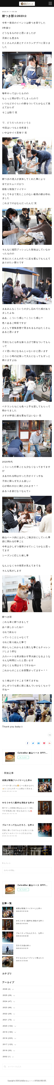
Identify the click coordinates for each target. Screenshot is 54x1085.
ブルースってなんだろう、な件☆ (18, 824)
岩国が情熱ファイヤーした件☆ (17, 780)
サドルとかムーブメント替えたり (30, 958)
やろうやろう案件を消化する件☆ (18, 802)
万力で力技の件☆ (23, 945)
